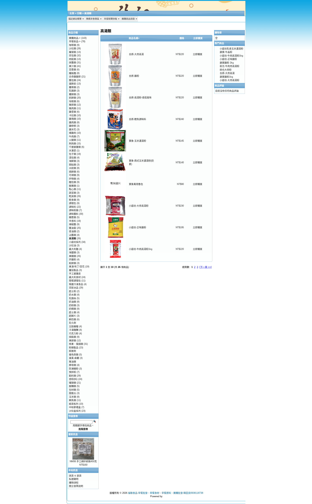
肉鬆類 (72, 59)
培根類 (72, 101)
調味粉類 (73, 210)
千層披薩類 (75, 147)
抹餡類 (72, 337)
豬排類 (72, 104)
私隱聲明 (73, 479)
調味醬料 (73, 213)
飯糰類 (72, 386)
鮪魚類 (72, 400)
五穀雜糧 (73, 326)
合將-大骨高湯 (136, 54)
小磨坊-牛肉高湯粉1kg (140, 249)
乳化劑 (72, 322)
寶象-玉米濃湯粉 (137, 140)
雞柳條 (72, 125)
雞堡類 (72, 111)
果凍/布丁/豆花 (76, 266)
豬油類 (72, 361)
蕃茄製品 (73, 270)
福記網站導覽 (74, 19)
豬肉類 (72, 108)
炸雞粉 (72, 259)
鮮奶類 (72, 319)
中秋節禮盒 (75, 407)
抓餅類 (72, 97)
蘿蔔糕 (72, 52)
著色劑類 (73, 354)
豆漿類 (72, 69)
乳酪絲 (72, 298)
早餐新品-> (75, 41)
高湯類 (87, 13)
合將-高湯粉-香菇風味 (140, 97)
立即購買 (197, 54)
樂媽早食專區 (92, 19)
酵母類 (72, 365)
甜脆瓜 (72, 393)
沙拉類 (72, 48)
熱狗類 (72, 143)
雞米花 (72, 129)
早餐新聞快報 (110, 19)
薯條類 (72, 87)
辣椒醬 (72, 224)
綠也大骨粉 (225, 69)
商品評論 (219, 85)
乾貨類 (72, 196)
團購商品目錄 (128, 19)
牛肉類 (72, 136)
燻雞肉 (72, 133)
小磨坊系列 (75, 242)
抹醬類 (72, 62)
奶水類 (72, 294)
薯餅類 (72, 94)
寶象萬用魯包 (136, 184)
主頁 (72, 13)
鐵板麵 (72, 73)
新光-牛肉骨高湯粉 (229, 66)
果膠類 (72, 340)
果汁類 (72, 66)
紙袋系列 (73, 403)
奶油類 (72, 301)
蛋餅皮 (72, 83)
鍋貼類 (72, 164)
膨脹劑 (72, 351)
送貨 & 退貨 (75, 475)
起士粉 (72, 291)
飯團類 (72, 185)
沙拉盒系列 (75, 410)
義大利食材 (75, 277)
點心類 (72, 189)
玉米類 (72, 396)
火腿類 (72, 140)
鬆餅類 (72, 263)
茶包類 (72, 55)
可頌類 (72, 175)
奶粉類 (72, 305)
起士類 (72, 312)
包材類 (72, 389)
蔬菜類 (72, 192)
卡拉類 (72, 115)
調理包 (72, 203)
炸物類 (72, 178)
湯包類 (72, 157)
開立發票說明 (76, 486)
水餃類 (72, 168)
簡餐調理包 (75, 280)
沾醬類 (72, 235)
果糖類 (72, 256)
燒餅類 (72, 171)
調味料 (72, 206)
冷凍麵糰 (73, 329)
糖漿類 (72, 217)
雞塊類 (72, 118)
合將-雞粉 (134, 75)
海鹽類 (72, 252)
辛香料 (72, 221)
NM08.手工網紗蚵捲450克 (83, 461)
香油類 (72, 231)
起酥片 (72, 315)
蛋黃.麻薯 (74, 358)
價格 (181, 38)
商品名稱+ (134, 38)
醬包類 (72, 80)
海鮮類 (72, 161)
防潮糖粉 (73, 368)
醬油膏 (72, 228)
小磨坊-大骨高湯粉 (138, 205)
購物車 (218, 32)
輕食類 (72, 199)
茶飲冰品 (73, 287)
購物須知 (73, 482)
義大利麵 (73, 249)
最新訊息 (73, 434)
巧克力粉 (73, 333)
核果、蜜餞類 (76, 344)
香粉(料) (73, 379)
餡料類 (72, 375)
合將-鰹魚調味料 (137, 119)
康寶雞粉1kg (226, 76)
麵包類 (72, 182)
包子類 (72, 154)
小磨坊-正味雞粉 (137, 227)
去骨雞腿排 (75, 76)
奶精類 (72, 308)
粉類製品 (73, 347)
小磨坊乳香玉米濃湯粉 (231, 48)
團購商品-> (75, 38)
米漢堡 (72, 150)
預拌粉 (72, 372)
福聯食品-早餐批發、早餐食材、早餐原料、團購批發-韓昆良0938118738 (165, 493)
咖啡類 (72, 45)
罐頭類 (72, 382)
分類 (79, 13)
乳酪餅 (72, 90)
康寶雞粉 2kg (227, 62)
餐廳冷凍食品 (76, 284)
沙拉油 (72, 245)
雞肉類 (72, 122)
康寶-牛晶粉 (226, 52)
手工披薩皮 (75, 273)
